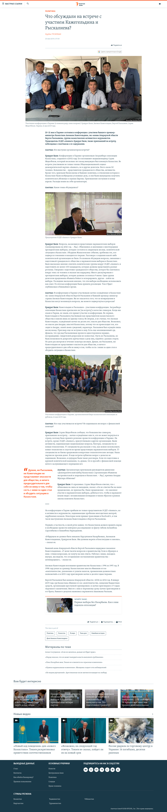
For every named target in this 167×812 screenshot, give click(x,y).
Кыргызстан (18, 803)
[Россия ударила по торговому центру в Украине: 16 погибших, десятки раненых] (131, 730)
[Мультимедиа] (160, 3)
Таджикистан (54, 799)
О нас (16, 769)
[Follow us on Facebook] (96, 770)
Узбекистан (89, 799)
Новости (52, 769)
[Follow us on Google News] (112, 770)
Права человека (55, 786)
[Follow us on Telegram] (102, 770)
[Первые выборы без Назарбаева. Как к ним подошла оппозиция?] (59, 605)
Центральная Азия (56, 773)
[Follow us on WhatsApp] (107, 770)
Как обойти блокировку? (23, 777)
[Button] (116, 45)
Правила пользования (22, 782)
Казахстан (18, 799)
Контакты (17, 773)
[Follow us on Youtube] (86, 770)
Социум (52, 782)
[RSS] (118, 770)
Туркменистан (55, 803)
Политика (50, 11)
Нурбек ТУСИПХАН (53, 34)
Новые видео (22, 714)
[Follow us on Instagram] (91, 770)
